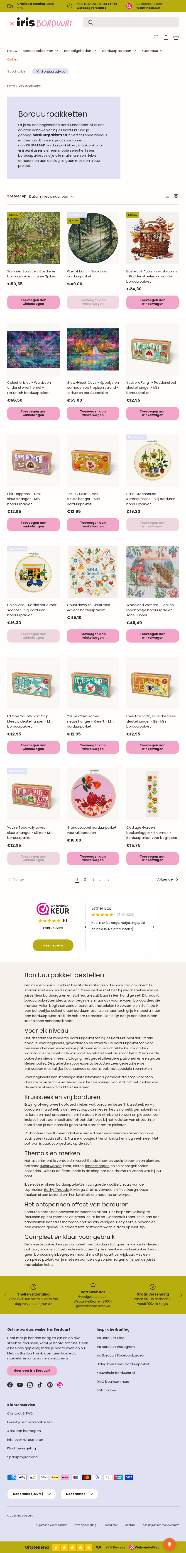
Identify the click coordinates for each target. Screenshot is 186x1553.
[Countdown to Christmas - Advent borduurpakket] (93, 572)
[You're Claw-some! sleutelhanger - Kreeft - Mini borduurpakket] (93, 683)
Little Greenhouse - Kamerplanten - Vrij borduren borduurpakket (150, 498)
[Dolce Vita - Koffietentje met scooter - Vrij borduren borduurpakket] (33, 572)
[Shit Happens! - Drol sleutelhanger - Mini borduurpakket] (33, 460)
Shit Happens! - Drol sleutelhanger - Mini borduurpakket (24, 498)
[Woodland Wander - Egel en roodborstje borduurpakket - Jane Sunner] (152, 572)
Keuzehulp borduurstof (116, 1372)
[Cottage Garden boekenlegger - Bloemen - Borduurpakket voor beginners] (152, 794)
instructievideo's (90, 1077)
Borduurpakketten (30, 85)
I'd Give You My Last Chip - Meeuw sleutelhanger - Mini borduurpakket (30, 721)
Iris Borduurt (25, 1515)
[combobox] (131, 22)
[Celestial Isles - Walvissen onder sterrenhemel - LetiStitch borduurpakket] (33, 349)
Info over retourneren (25, 1439)
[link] (40, 879)
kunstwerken (50, 1165)
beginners (55, 1043)
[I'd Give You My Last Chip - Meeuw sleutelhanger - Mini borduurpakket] (33, 683)
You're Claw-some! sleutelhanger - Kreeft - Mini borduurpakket (90, 721)
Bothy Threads (56, 1189)
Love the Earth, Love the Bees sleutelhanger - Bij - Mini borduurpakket (151, 721)
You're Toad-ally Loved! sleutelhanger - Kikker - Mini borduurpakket (30, 832)
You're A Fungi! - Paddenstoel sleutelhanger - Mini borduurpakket (151, 387)
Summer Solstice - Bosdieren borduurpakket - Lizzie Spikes (31, 274)
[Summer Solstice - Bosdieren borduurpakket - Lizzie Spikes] (33, 238)
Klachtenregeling (21, 1448)
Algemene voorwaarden (51, 1525)
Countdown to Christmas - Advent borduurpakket (90, 607)
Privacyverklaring (85, 1525)
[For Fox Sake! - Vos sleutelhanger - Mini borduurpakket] (93, 460)
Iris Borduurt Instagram (116, 1346)
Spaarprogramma (22, 1457)
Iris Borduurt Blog (111, 1337)
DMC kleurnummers (113, 1381)
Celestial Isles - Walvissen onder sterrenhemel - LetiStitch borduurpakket (29, 387)
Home (11, 85)
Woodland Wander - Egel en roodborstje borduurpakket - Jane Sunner (150, 609)
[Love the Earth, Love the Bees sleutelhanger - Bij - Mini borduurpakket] (152, 683)
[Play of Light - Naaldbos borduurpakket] (93, 238)
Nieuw (12, 50)
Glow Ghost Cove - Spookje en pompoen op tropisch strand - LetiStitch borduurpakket (93, 387)
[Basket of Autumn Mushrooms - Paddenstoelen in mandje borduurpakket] (152, 238)
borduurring (44, 1254)
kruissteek (135, 1104)
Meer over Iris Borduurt (32, 1371)
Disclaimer (110, 1525)
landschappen (97, 1165)
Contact (130, 1525)
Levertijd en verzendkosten (30, 1422)
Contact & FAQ (20, 1413)
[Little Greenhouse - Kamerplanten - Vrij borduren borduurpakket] (152, 460)
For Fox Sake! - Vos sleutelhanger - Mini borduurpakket (83, 498)
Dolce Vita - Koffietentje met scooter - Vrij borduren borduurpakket (32, 609)
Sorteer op (17, 196)
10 (108, 879)
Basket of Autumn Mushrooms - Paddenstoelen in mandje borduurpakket (151, 276)
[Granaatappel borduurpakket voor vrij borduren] (93, 794)
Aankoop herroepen (24, 1430)
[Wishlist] (156, 37)
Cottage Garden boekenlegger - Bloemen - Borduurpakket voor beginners (151, 832)
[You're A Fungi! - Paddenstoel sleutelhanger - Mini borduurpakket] (152, 349)
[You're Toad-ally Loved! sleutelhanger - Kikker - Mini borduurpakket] (33, 794)
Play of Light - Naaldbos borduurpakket (87, 274)
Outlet (12, 59)
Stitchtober (17, 71)
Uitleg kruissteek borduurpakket (123, 1364)
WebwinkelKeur (85, 1301)
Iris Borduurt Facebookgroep (120, 1355)
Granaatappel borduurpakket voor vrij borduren (92, 830)
